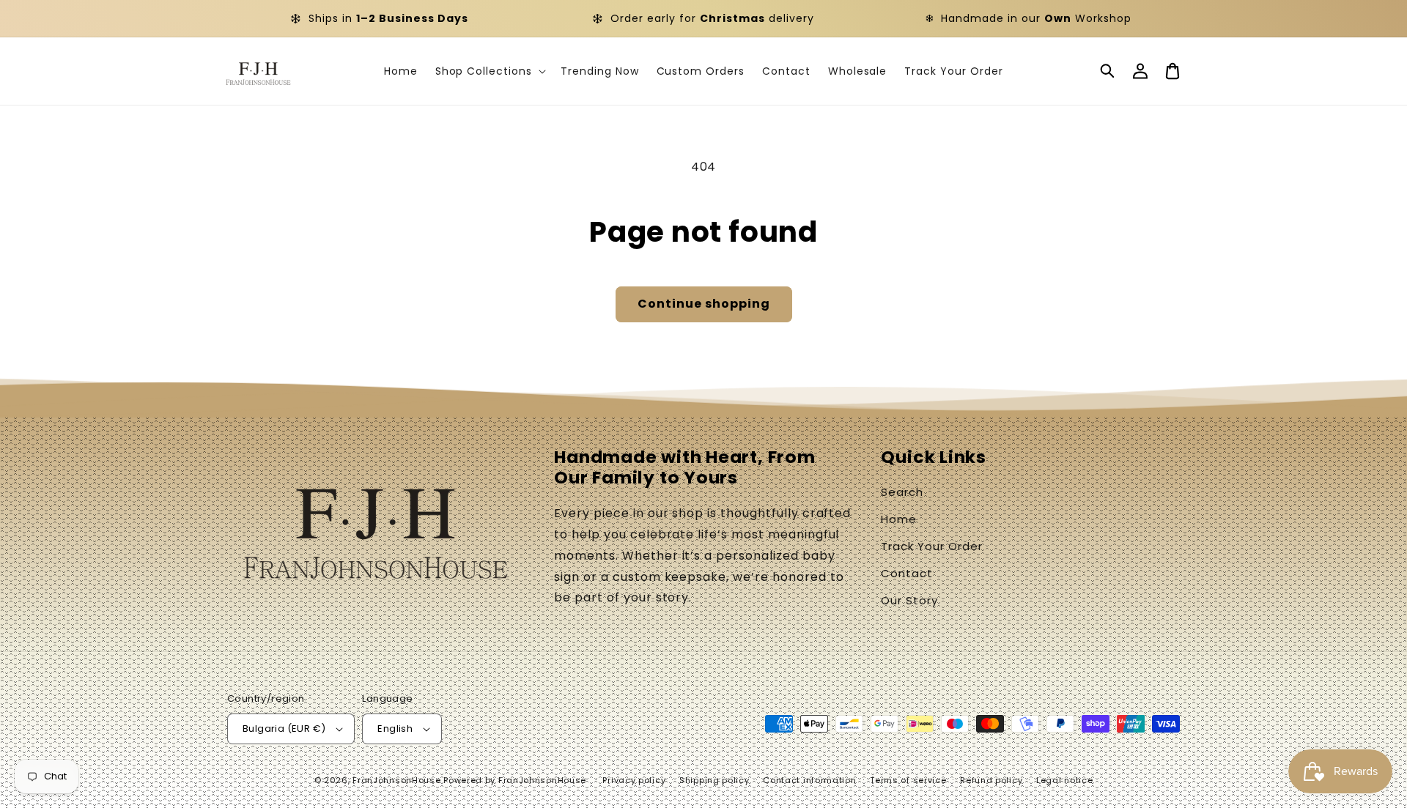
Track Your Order (931, 546)
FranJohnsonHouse (396, 780)
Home (899, 519)
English (395, 728)
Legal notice (1064, 780)
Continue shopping (704, 303)
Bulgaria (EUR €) (284, 728)
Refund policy (991, 780)
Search (902, 492)
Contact (907, 573)
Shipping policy (714, 780)
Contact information (809, 780)
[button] (1108, 71)
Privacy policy (633, 780)
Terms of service (908, 780)
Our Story (909, 600)
